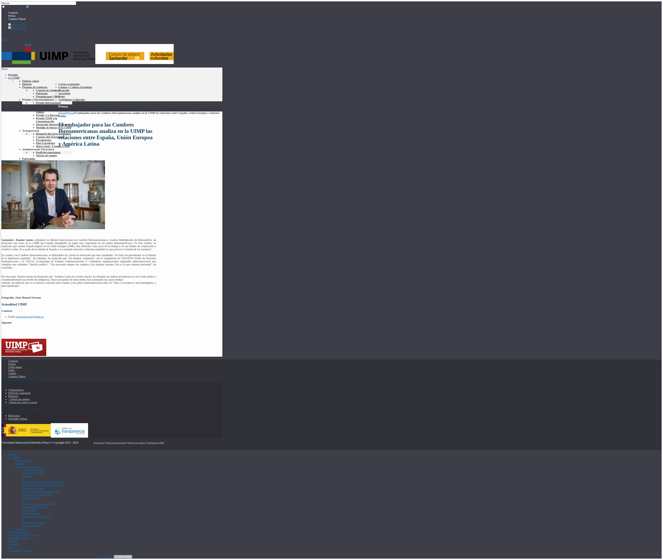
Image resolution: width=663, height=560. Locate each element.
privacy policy (105, 556)
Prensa (70, 112)
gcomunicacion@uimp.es (30, 316)
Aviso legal (98, 442)
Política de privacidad (115, 442)
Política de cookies (136, 442)
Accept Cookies (123, 557)
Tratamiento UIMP (155, 442)
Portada (62, 112)
